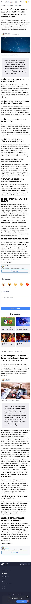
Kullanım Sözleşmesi (6, 583)
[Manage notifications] (27, 601)
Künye (3, 586)
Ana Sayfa (3, 5)
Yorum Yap (15, 271)
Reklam (3, 579)
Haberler (11, 5)
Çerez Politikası (9, 602)
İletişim (3, 588)
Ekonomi (11, 351)
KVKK (3, 581)
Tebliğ (11, 438)
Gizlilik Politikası (5, 576)
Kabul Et (22, 601)
